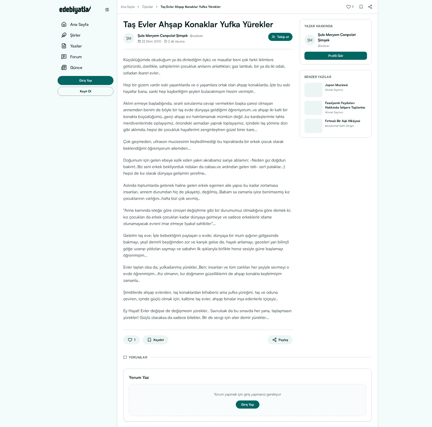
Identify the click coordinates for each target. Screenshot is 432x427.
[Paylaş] (370, 7)
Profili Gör (335, 56)
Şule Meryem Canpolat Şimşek (163, 35)
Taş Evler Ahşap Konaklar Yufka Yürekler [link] (191, 7)
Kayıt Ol (85, 91)
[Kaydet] (361, 7)
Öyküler (147, 7)
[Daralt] (107, 10)
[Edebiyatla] (81, 9)
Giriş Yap (85, 80)
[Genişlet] (117, 213)
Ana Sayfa (128, 7)
